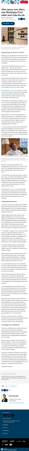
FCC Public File (6, 430)
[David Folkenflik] (4, 398)
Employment (5, 424)
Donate (25, 2)
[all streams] (27, 449)
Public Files (5, 433)
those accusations (14, 189)
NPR (4, 90)
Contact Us (5, 427)
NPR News (13, 386)
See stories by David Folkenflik (16, 403)
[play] (2, 449)
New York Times (12, 90)
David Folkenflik (9, 18)
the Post (22, 90)
